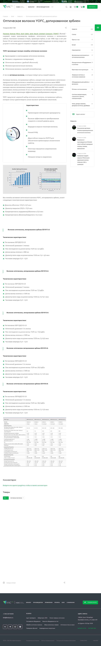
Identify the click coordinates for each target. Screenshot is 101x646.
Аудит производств (31, 618)
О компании (70, 602)
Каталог (28, 602)
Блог (63, 602)
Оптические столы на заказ (67, 625)
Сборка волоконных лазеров (51, 625)
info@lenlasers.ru (8, 617)
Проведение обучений (31, 628)
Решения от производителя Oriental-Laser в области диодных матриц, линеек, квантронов (85, 144)
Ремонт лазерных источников (57, 618)
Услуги (28, 613)
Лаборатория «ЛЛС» (43, 618)
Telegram (10, 627)
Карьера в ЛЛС (82, 628)
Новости (73, 121)
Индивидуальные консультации (47, 628)
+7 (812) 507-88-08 (8, 614)
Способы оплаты (83, 640)
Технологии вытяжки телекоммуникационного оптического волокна (85, 130)
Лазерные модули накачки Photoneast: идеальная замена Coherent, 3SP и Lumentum (83, 160)
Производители (38, 602)
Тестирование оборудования (33, 621)
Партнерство (92, 628)
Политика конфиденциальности (47, 640)
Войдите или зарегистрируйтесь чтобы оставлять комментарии (25, 485)
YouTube (15, 627)
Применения (48, 602)
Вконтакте (5, 627)
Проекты (57, 602)
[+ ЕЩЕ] (53, 7)
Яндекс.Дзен (20, 627)
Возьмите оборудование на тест (50, 621)
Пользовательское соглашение (32, 640)
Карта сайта (95, 640)
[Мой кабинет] (71, 7)
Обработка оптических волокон (34, 625)
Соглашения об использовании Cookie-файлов (66, 640)
